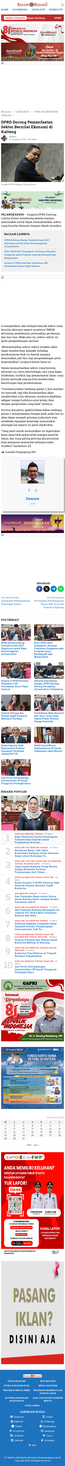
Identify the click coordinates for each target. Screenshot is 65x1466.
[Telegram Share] (53, 589)
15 (5, 1132)
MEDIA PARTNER (47, 1385)
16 (14, 1132)
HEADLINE (20, 847)
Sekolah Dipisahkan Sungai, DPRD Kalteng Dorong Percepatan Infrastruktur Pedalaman (48, 685)
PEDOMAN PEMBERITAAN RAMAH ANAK (47, 1392)
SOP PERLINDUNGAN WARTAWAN (16, 1399)
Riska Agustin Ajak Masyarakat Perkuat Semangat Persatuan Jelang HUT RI (13, 749)
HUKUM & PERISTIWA (36, 861)
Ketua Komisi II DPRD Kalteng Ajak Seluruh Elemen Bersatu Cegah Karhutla (37, 885)
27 (50, 1135)
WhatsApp (49, 1421)
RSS (34, 1445)
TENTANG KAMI (16, 1381)
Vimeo (49, 1435)
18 (32, 1132)
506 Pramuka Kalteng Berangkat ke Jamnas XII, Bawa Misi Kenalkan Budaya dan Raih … (37, 912)
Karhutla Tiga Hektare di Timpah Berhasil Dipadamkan (35, 954)
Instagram (49, 1431)
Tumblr (18, 1426)
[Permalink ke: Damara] (4, 137)
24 (23, 1135)
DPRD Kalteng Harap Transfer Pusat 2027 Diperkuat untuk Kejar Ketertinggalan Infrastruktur (26, 243)
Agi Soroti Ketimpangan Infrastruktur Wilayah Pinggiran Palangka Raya (16, 780)
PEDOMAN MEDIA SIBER (16, 1390)
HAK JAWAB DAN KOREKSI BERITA (48, 1399)
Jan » (36, 1144)
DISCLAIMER (32, 1405)
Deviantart (49, 1440)
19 (41, 1132)
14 (59, 1128)
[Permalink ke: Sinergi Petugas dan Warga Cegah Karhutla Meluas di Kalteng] (16, 703)
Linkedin (18, 1440)
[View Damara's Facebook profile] (29, 490)
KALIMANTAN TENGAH (37, 847)
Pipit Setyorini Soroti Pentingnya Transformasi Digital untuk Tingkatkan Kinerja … (36, 839)
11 (32, 1128)
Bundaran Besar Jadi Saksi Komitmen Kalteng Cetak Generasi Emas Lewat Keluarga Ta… (37, 853)
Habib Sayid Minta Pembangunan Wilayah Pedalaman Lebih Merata (48, 748)
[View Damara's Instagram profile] (36, 490)
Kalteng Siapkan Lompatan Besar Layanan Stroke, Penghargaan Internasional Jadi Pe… (36, 926)
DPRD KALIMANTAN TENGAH (29, 834)
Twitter (49, 1416)
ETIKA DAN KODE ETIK (16, 1385)
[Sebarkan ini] (39, 589)
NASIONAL (43, 937)
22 (5, 1135)
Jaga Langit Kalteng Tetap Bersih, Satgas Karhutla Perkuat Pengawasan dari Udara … (36, 869)
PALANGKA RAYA (32, 864)
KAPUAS (52, 948)
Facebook (19, 1416)
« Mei (29, 1144)
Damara (32, 498)
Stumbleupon (49, 1426)
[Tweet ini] (46, 589)
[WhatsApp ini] (61, 589)
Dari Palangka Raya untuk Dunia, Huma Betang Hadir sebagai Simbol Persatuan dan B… (37, 899)
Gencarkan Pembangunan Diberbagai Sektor (15, 601)
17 (23, 1132)
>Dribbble (19, 1435)
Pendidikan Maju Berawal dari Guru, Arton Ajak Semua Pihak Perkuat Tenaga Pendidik (49, 717)
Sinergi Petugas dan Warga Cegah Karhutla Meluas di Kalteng (14, 716)
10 (23, 1128)
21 (59, 1132)
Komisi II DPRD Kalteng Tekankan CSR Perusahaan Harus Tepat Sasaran (14, 685)
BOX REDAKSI (48, 1381)
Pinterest (18, 1421)
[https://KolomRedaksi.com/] (32, 4)
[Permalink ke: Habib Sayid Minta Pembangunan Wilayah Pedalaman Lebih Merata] (49, 735)
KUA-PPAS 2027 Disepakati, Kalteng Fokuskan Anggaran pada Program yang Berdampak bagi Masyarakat (30, 254)
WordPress (18, 1431)
